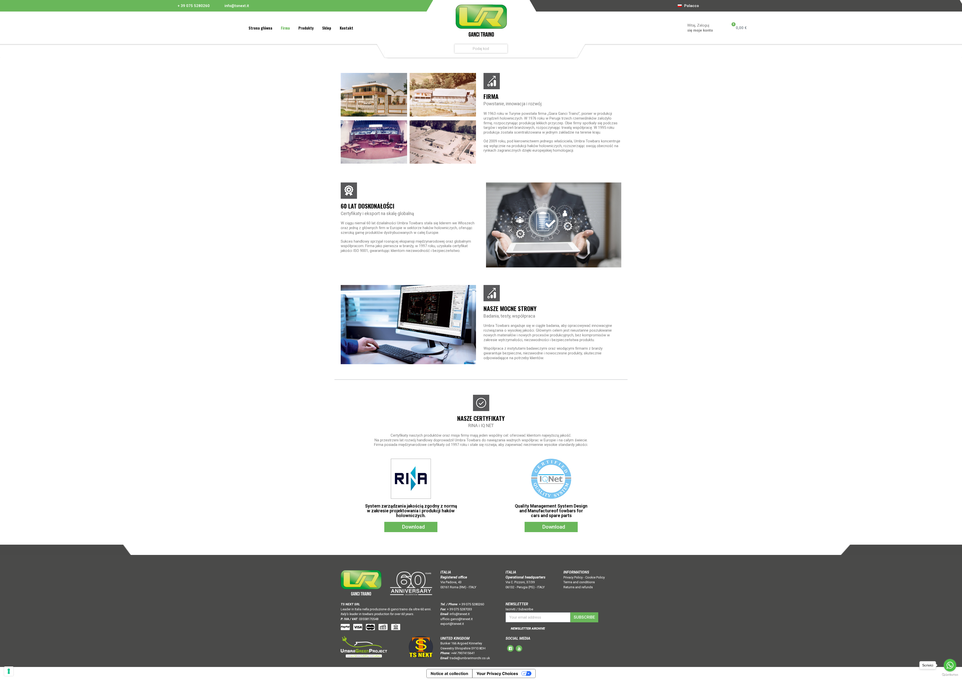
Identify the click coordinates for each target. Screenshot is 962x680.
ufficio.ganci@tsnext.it (456, 619)
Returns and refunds (578, 587)
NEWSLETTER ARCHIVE (528, 628)
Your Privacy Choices (497, 673)
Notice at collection (449, 673)
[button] (410, 527)
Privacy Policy (573, 577)
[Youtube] (720, 5)
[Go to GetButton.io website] (950, 674)
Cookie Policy (595, 577)
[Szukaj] (572, 48)
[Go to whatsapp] (950, 665)
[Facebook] (713, 5)
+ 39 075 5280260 (194, 6)
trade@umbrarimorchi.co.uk (470, 658)
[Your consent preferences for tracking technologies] (9, 671)
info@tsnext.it (236, 6)
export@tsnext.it (452, 624)
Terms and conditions (579, 582)
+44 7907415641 (463, 653)
